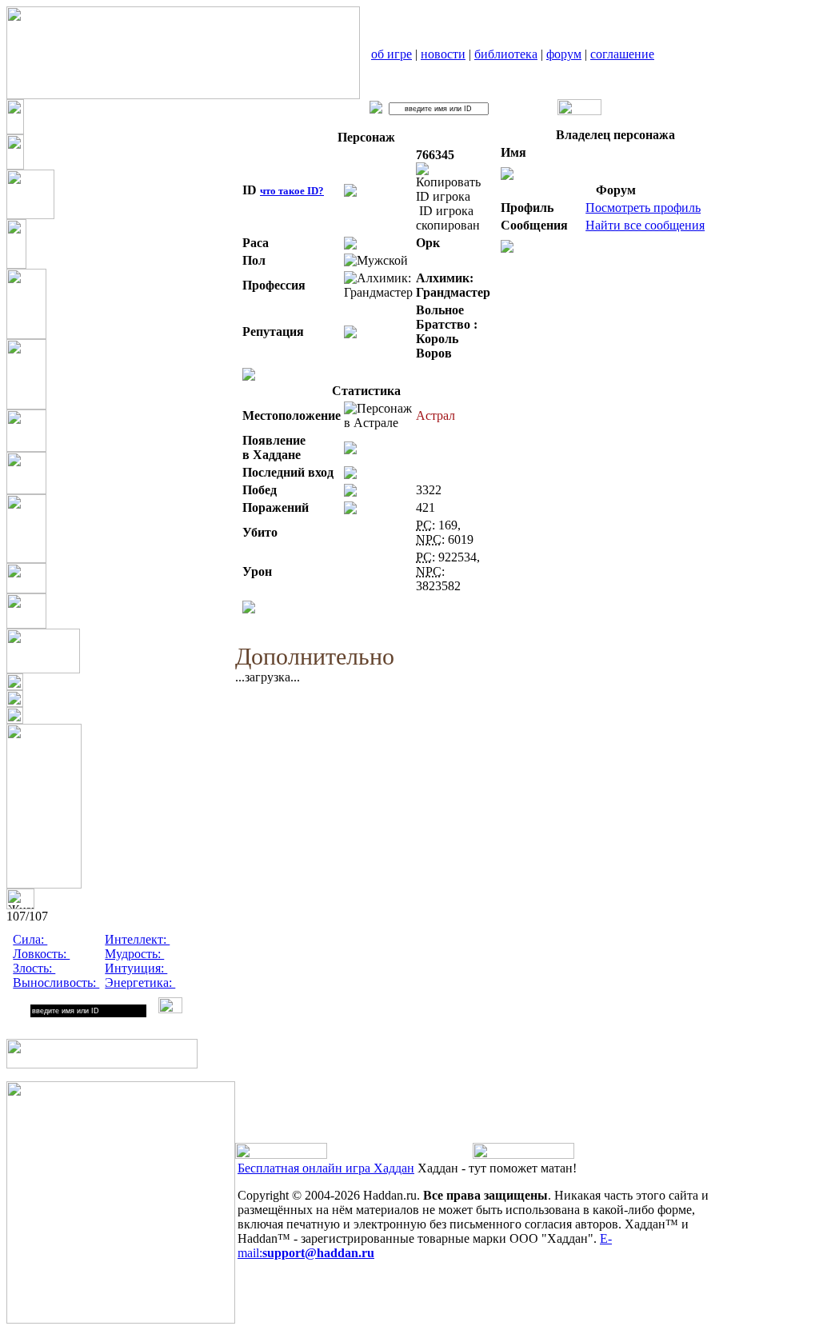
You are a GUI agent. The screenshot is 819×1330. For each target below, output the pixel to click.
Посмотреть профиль (643, 207)
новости (443, 54)
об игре (391, 54)
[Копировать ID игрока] (453, 183)
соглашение (622, 54)
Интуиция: (136, 968)
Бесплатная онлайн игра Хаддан (326, 1168)
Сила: (30, 939)
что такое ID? (292, 191)
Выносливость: (56, 982)
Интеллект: (137, 939)
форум (563, 54)
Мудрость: (134, 954)
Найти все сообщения (645, 225)
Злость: (34, 968)
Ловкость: (41, 954)
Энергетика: (140, 982)
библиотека (505, 54)
